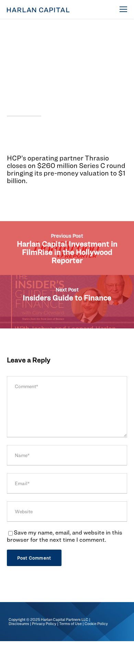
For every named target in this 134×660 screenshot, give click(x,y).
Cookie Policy (96, 623)
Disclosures (19, 623)
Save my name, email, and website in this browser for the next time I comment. (64, 536)
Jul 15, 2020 (21, 44)
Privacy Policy (44, 623)
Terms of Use (70, 623)
